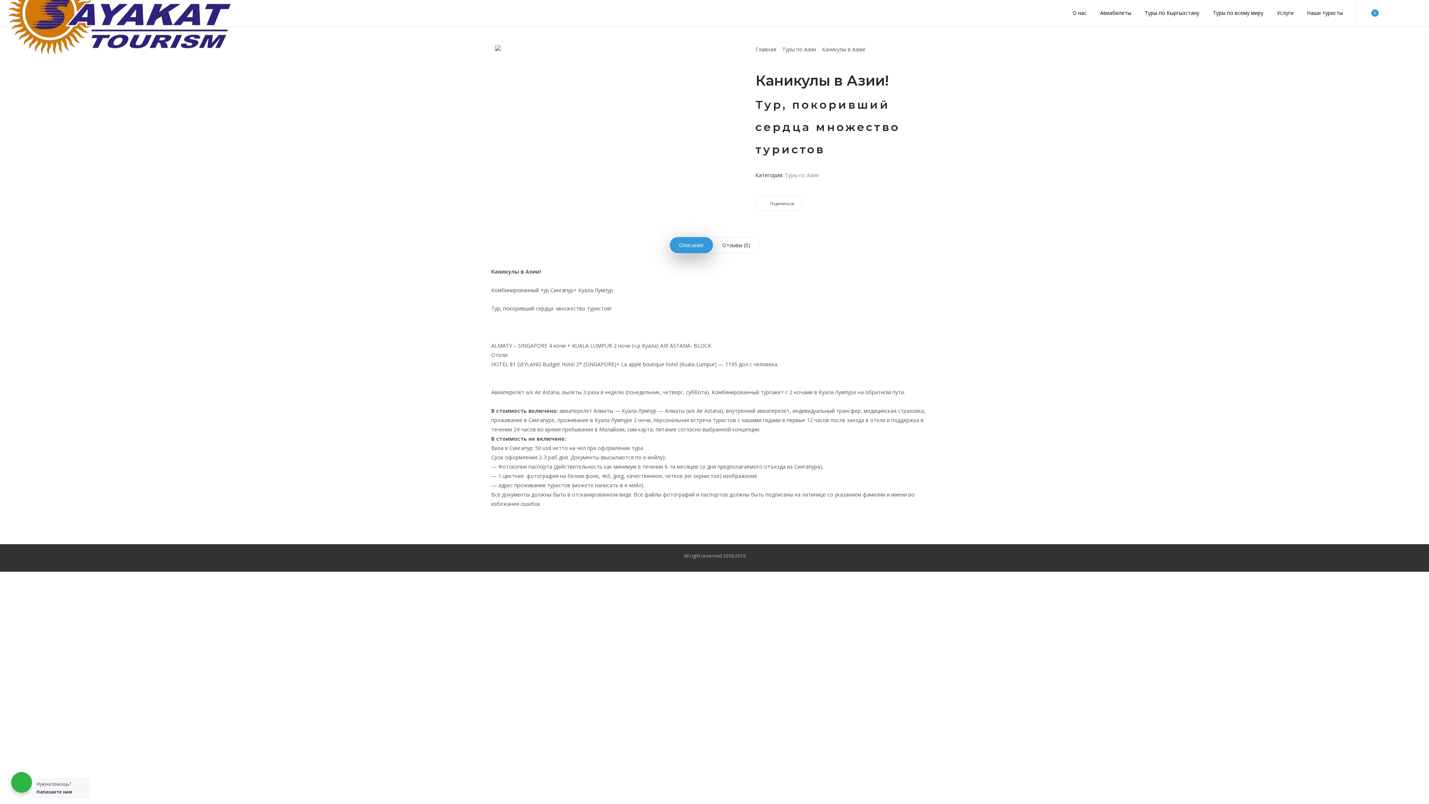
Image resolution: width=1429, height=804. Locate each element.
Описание (691, 245)
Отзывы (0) (736, 245)
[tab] (691, 245)
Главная (765, 49)
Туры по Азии (799, 49)
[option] (513, 56)
